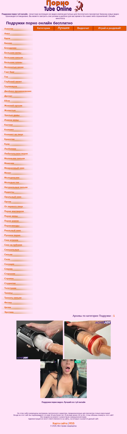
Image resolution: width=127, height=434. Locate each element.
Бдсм (7, 38)
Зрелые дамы (12, 115)
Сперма (8, 269)
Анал (7, 33)
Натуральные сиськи (16, 187)
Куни (7, 144)
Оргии (7, 201)
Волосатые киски (14, 67)
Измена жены (11, 120)
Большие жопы (12, 52)
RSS (71, 423)
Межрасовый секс (14, 168)
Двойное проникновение (17, 91)
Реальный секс (12, 230)
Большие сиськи (13, 57)
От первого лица (13, 206)
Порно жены (11, 216)
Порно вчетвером (14, 211)
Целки (7, 307)
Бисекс (8, 43)
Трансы (8, 293)
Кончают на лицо (13, 134)
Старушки (9, 273)
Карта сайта (60, 423)
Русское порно (12, 235)
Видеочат (83, 28)
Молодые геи (11, 182)
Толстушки (10, 288)
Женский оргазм (13, 105)
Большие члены (13, 62)
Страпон (8, 278)
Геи (6, 76)
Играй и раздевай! (109, 28)
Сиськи (8, 254)
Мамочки (9, 163)
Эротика (8, 312)
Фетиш (8, 302)
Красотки (9, 139)
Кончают (9, 129)
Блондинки (10, 48)
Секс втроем (11, 240)
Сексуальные (11, 249)
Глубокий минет (13, 81)
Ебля (7, 100)
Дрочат (8, 96)
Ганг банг (9, 72)
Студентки (10, 283)
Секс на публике (13, 245)
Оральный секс (12, 197)
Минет (7, 173)
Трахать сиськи (13, 297)
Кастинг (8, 124)
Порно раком (11, 221)
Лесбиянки (10, 149)
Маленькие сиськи (14, 158)
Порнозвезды (11, 225)
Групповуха (10, 86)
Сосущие (9, 264)
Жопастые (10, 110)
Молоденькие (11, 177)
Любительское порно (16, 153)
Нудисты (9, 192)
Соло (7, 259)
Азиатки (8, 28)
